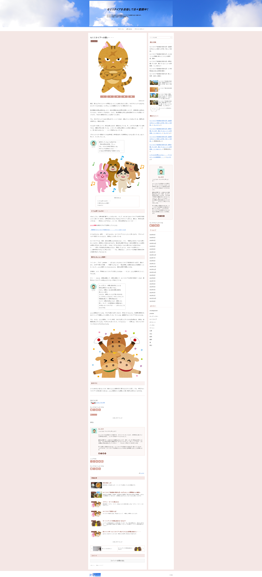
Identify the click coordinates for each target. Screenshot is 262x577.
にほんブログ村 (100, 402)
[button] (131, 96)
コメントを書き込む (118, 560)
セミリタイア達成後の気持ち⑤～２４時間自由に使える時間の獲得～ (161, 70)
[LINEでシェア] (124, 96)
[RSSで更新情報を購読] (99, 410)
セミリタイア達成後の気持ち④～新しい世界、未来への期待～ (161, 75)
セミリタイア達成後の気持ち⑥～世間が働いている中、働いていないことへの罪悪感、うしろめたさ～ (161, 64)
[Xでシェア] (103, 96)
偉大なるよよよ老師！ (104, 203)
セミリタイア (94, 414)
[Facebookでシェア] (110, 96)
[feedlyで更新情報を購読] (97, 410)
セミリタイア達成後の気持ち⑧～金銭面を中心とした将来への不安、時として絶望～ (161, 49)
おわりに (101, 205)
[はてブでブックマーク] (117, 96)
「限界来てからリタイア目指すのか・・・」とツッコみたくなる (108, 229)
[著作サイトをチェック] (91, 410)
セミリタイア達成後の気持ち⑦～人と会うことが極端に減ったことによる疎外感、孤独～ (161, 56)
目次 (115, 197)
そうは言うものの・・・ (105, 201)
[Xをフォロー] (94, 410)
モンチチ (101, 429)
